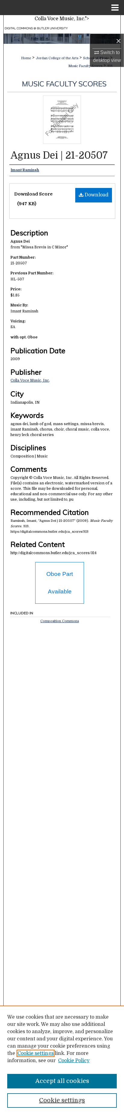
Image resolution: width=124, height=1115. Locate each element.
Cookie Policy (73, 1060)
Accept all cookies (62, 1081)
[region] (62, 1060)
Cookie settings (35, 1053)
